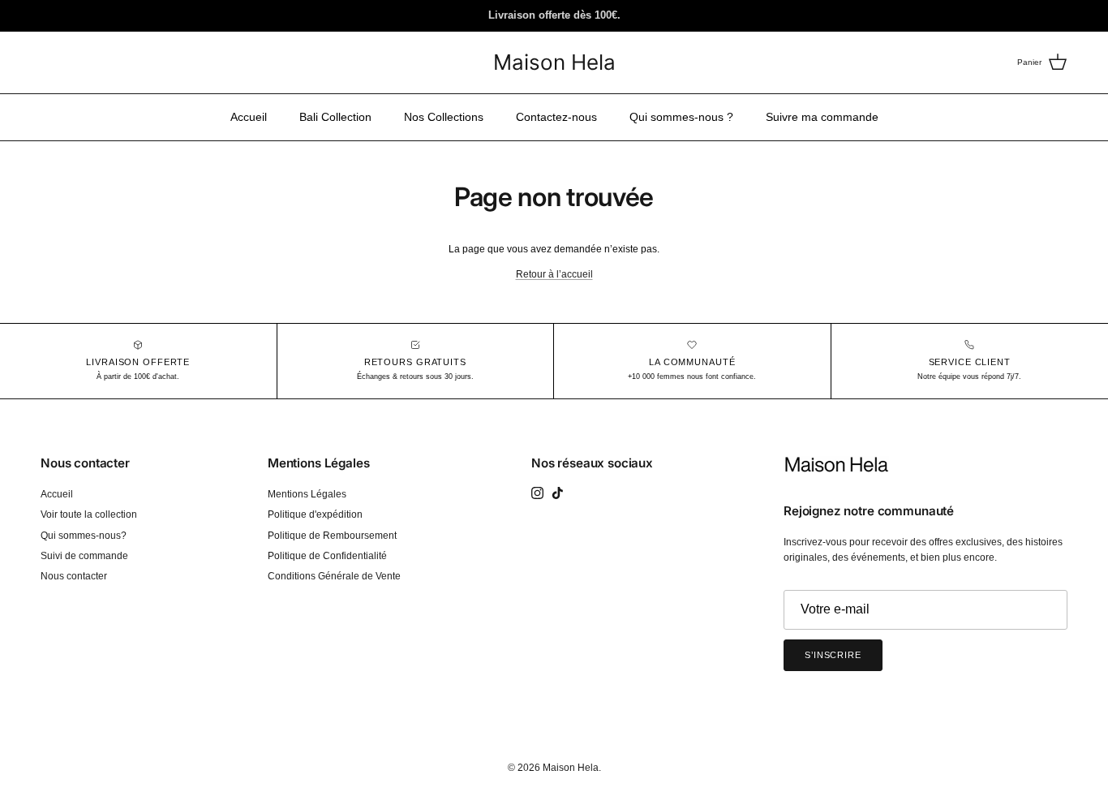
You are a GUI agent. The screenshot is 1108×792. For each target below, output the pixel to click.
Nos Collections (443, 116)
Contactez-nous (556, 116)
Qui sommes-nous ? (681, 116)
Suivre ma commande (822, 116)
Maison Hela (571, 767)
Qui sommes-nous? (84, 535)
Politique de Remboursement (332, 535)
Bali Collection (335, 116)
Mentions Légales (307, 494)
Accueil (248, 116)
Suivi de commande (84, 556)
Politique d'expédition (315, 514)
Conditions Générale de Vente (334, 576)
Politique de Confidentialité (327, 556)
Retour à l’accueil (554, 274)
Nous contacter (74, 576)
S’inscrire (833, 655)
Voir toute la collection (89, 514)
